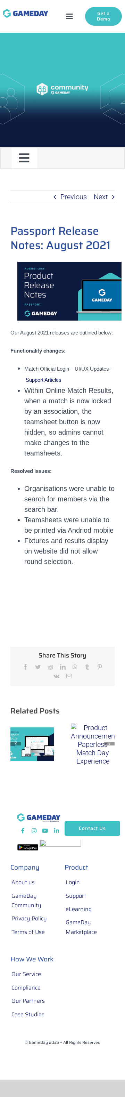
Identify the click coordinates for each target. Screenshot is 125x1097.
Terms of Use (28, 932)
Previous (73, 197)
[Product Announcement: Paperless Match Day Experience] (93, 744)
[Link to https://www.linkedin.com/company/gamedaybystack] (56, 831)
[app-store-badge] (60, 843)
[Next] (109, 743)
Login (73, 882)
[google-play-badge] (27, 848)
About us (23, 882)
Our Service (26, 974)
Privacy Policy (29, 918)
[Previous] (15, 743)
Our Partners (28, 1001)
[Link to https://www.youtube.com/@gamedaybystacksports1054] (45, 831)
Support (76, 896)
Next (101, 197)
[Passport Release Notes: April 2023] (32, 744)
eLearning (79, 909)
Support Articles (43, 380)
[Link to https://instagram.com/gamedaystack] (34, 831)
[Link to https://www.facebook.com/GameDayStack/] (22, 831)
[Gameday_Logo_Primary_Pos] (25, 12)
